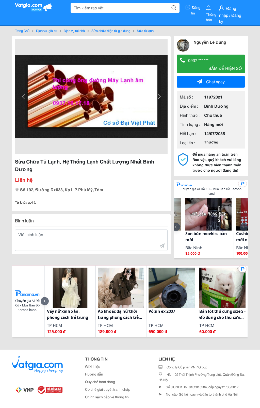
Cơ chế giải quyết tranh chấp (107, 389)
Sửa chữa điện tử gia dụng (110, 30)
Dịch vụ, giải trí (46, 30)
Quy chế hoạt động (100, 381)
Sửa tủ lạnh (145, 30)
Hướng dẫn (94, 374)
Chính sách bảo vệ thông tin (107, 396)
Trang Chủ (22, 30)
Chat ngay (215, 81)
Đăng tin (196, 8)
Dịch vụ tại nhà (74, 30)
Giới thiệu (92, 366)
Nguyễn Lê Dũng (209, 42)
